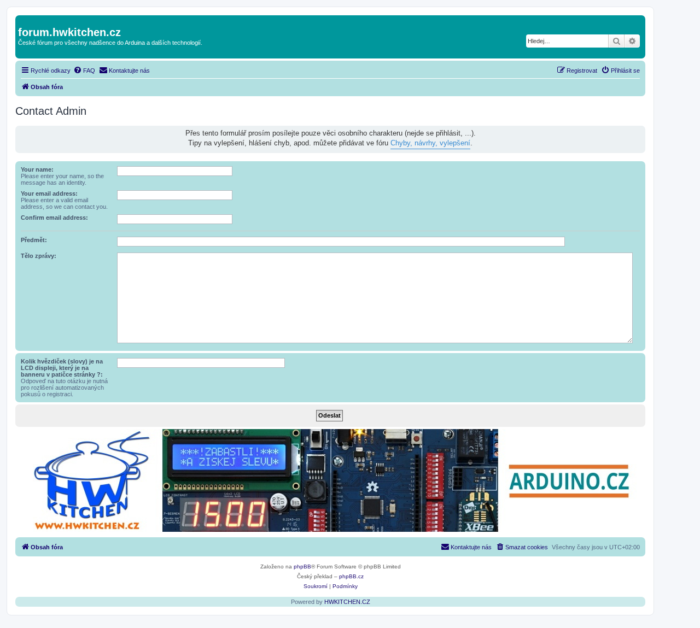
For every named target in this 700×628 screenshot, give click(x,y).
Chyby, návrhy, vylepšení (430, 143)
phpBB (302, 567)
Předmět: (34, 240)
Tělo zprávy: (38, 256)
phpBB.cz (351, 576)
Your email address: (49, 193)
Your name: (37, 169)
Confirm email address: (54, 217)
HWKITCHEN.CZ (347, 601)
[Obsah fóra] (24, 21)
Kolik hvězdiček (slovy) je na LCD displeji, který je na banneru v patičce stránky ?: (62, 368)
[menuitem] (84, 70)
